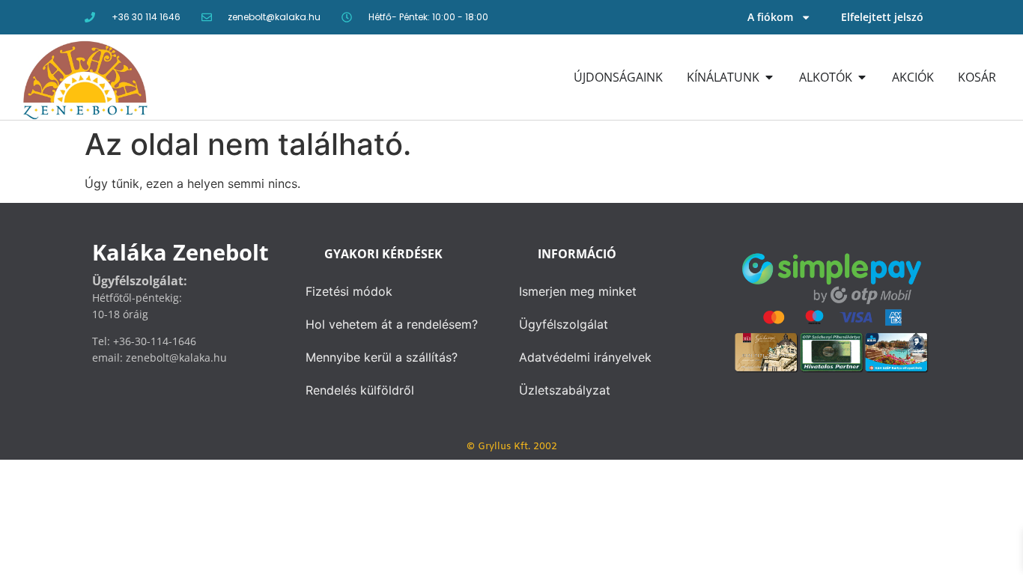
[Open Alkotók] (862, 77)
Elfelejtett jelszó (882, 17)
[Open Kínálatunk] (769, 77)
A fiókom (770, 17)
